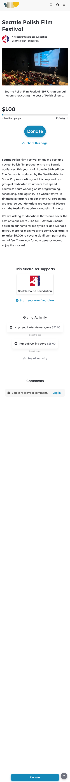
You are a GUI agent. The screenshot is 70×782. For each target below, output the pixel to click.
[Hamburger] (64, 4)
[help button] (64, 776)
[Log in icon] (57, 4)
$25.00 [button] (51, 343)
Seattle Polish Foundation (25, 40)
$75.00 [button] (56, 327)
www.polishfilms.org (50, 208)
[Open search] (51, 4)
